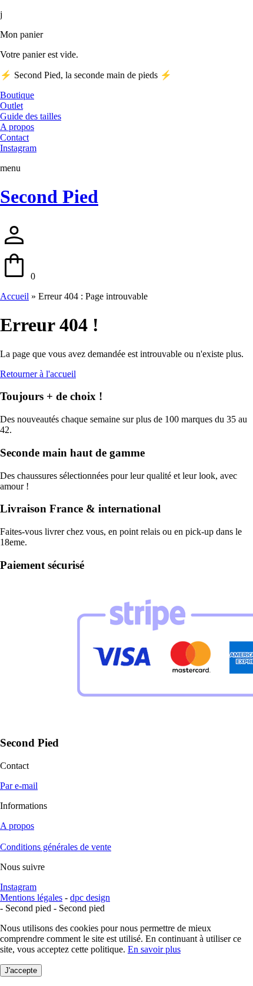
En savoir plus (154, 949)
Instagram (18, 887)
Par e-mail (19, 786)
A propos (17, 826)
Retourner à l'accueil (38, 374)
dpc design (90, 897)
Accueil (14, 296)
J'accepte (21, 970)
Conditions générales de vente (55, 847)
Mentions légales (31, 897)
